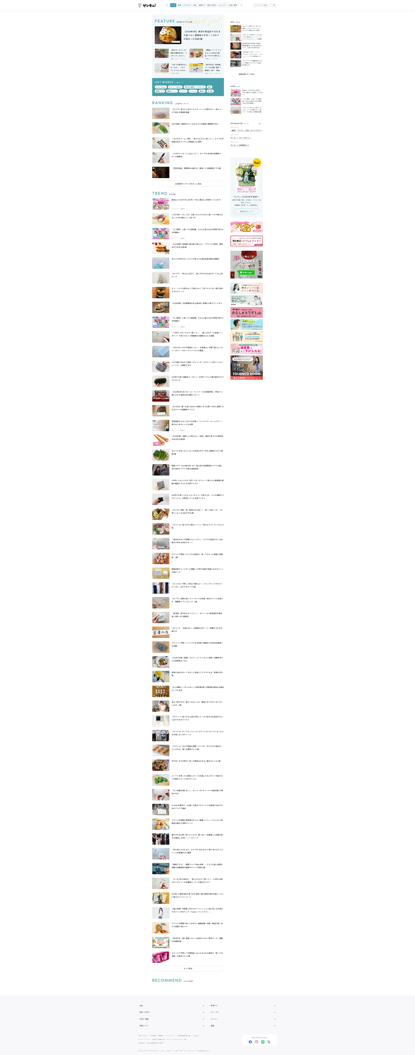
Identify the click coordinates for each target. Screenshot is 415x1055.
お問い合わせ (142, 1036)
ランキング (187, 5)
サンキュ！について (144, 1039)
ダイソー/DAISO (175, 87)
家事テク (202, 5)
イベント (193, 91)
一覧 (259, 123)
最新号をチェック (246, 211)
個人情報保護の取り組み (155, 1043)
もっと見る (188, 968)
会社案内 (141, 1043)
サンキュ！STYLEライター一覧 (176, 1039)
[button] (167, 5)
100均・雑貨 (233, 5)
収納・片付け (211, 5)
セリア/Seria (161, 87)
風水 (209, 87)
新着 (179, 5)
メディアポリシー (170, 1036)
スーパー (214, 1019)
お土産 (210, 91)
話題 (212, 1025)
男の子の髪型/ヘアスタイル (195, 87)
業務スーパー (172, 91)
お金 (194, 5)
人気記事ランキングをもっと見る (188, 183)
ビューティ (222, 5)
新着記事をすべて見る (247, 74)
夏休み (202, 91)
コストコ (183, 91)
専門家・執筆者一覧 (158, 1039)
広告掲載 (153, 1036)
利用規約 (160, 1036)
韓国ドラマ (160, 91)
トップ (173, 5)
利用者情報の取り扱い (185, 1036)
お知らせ (196, 1036)
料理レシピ (143, 1025)
